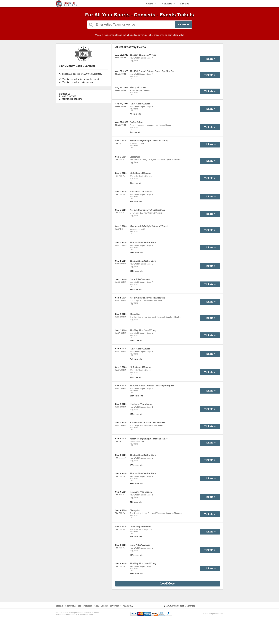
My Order (115, 605)
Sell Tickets (101, 605)
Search (183, 24)
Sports (149, 3)
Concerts (167, 3)
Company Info (73, 605)
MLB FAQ (128, 605)
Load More (167, 583)
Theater (184, 3)
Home (59, 605)
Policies (87, 605)
